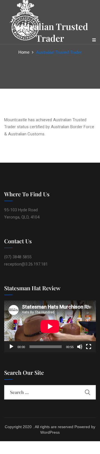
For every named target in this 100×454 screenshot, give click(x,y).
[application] (50, 326)
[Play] (11, 346)
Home (23, 52)
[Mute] (79, 346)
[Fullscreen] (88, 346)
